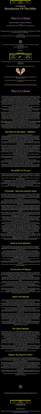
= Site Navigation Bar (20, 6)
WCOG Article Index (20, 2)
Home (14, 2)
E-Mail (27, 2)
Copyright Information (20, 408)
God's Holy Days (20, 52)
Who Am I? (20, 50)
